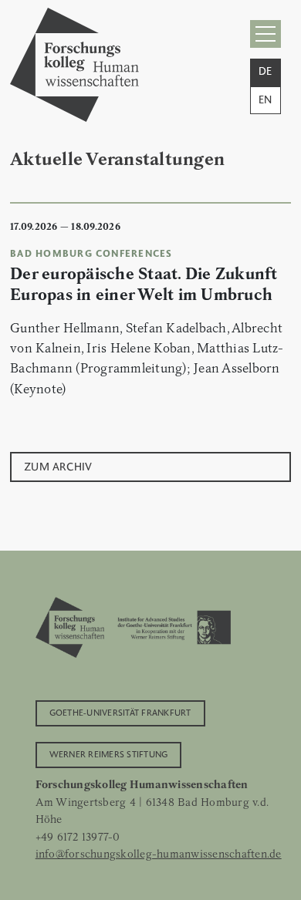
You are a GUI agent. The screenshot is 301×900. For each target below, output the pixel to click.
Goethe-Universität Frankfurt (120, 712)
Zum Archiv (58, 465)
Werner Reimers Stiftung (108, 753)
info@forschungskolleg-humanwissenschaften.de (159, 854)
